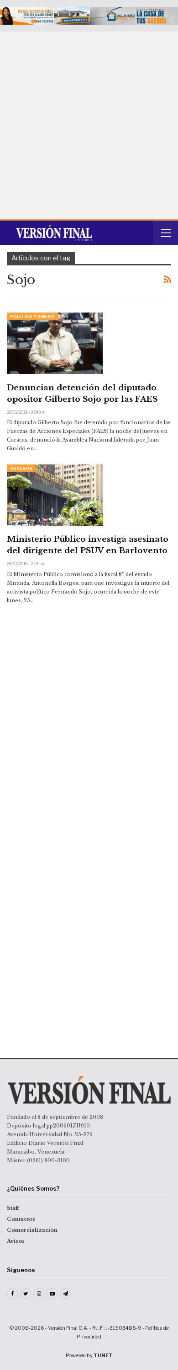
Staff (13, 1208)
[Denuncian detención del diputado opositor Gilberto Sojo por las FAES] (55, 343)
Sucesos (21, 468)
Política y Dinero (32, 316)
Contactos (21, 1219)
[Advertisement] (89, 125)
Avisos (16, 1241)
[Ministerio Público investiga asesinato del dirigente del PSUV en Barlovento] (55, 495)
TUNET (103, 1355)
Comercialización (32, 1230)
